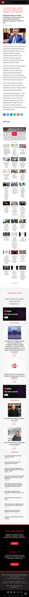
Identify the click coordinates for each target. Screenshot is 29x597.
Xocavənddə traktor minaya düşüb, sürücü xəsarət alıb (13, 456)
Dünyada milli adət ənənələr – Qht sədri (14, 419)
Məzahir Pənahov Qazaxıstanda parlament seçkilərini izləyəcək (12, 511)
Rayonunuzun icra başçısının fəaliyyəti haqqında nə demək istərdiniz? (14, 376)
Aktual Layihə (14, 323)
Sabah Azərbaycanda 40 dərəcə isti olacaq (13, 498)
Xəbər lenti (14, 452)
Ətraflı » (14, 355)
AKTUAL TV (6, 46)
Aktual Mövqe (14, 400)
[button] (3, 2)
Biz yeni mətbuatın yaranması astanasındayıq (14, 443)
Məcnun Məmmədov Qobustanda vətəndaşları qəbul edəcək (12, 462)
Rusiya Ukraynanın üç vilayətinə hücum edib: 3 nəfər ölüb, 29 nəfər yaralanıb (13, 504)
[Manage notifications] (25, 593)
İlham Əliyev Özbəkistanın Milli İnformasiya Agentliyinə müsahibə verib (14, 492)
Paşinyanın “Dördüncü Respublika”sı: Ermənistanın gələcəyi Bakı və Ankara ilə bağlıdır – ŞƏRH (14, 470)
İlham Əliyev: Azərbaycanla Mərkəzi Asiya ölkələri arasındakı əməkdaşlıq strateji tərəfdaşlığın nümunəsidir (13, 485)
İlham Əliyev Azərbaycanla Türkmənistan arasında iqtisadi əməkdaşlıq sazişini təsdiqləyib (14, 477)
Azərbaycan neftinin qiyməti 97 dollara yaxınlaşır (13, 517)
